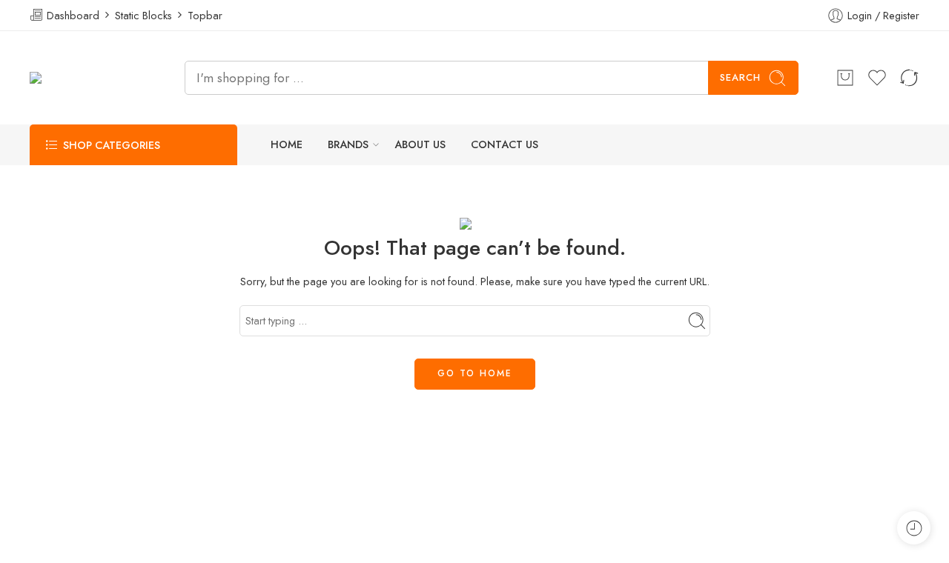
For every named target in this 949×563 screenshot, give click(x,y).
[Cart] (845, 77)
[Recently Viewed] (913, 527)
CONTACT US (504, 144)
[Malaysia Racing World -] (89, 78)
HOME (286, 144)
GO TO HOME (474, 373)
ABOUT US (420, 144)
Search (740, 77)
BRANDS (348, 144)
